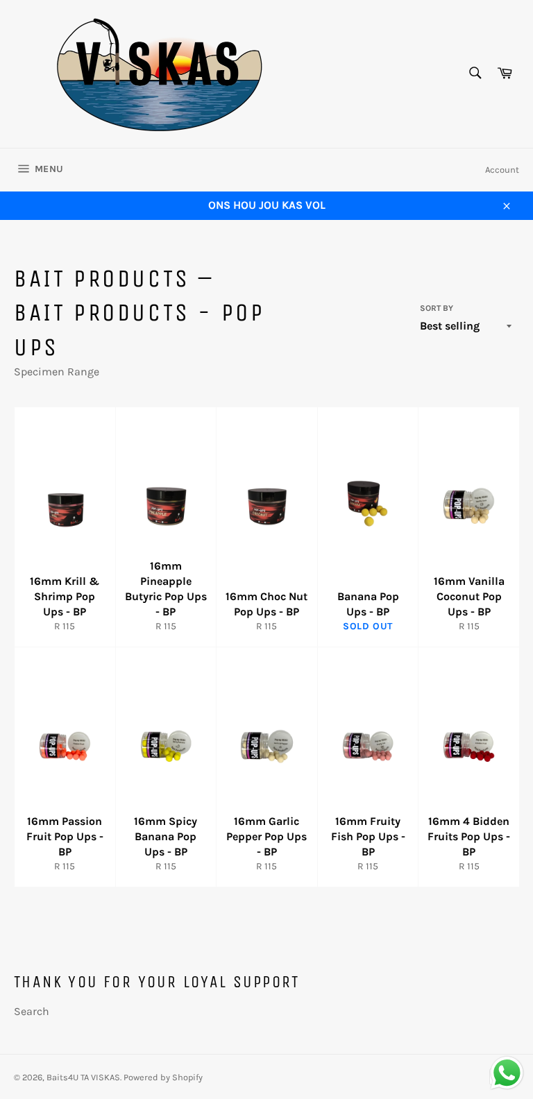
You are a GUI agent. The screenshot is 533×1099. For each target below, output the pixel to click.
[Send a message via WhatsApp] (507, 1073)
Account (502, 169)
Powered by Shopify (163, 1077)
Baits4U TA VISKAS (83, 1077)
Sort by (436, 308)
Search (31, 1011)
